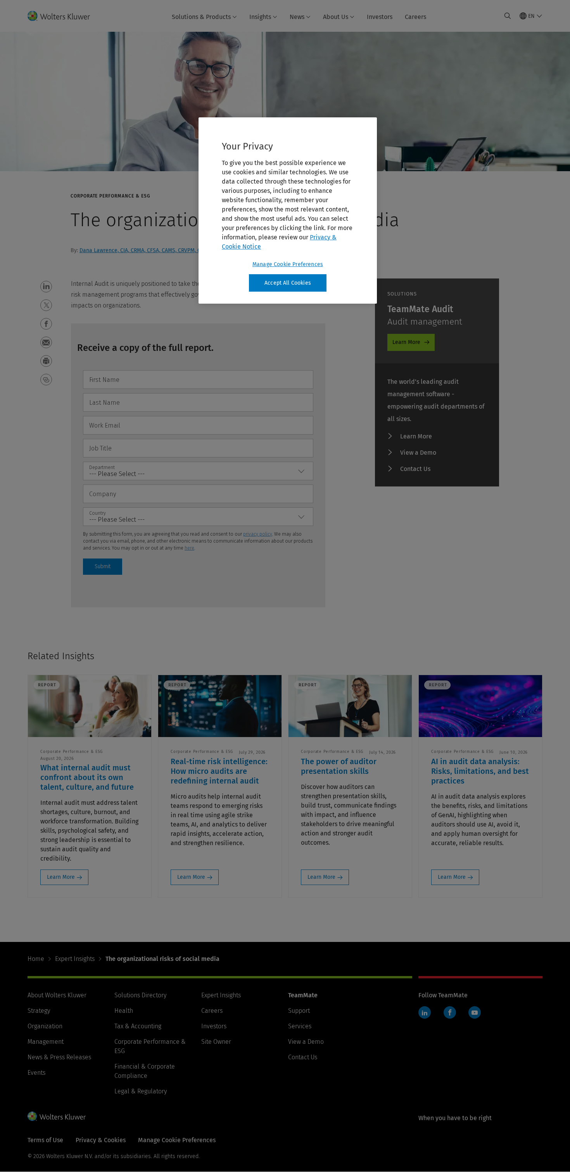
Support (299, 1010)
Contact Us (415, 469)
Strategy (39, 1010)
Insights (260, 17)
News (297, 17)
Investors (379, 17)
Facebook (450, 1012)
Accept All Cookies (287, 283)
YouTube (474, 1012)
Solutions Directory (140, 995)
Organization (45, 1026)
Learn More (406, 342)
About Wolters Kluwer (57, 995)
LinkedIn (424, 1012)
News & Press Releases (59, 1057)
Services (299, 1026)
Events (36, 1072)
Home (36, 958)
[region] (288, 210)
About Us (335, 17)
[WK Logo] (57, 1116)
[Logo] (63, 16)
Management (46, 1041)
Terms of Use (45, 1140)
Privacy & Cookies (101, 1140)
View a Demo (418, 452)
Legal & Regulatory (140, 1091)
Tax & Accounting (137, 1026)
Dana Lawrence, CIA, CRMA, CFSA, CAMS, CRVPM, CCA (143, 250)
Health (123, 1010)
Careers (415, 17)
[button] (46, 286)
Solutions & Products (201, 17)
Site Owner (216, 1041)
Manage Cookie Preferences (287, 264)
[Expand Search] (507, 15)
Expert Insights (75, 958)
